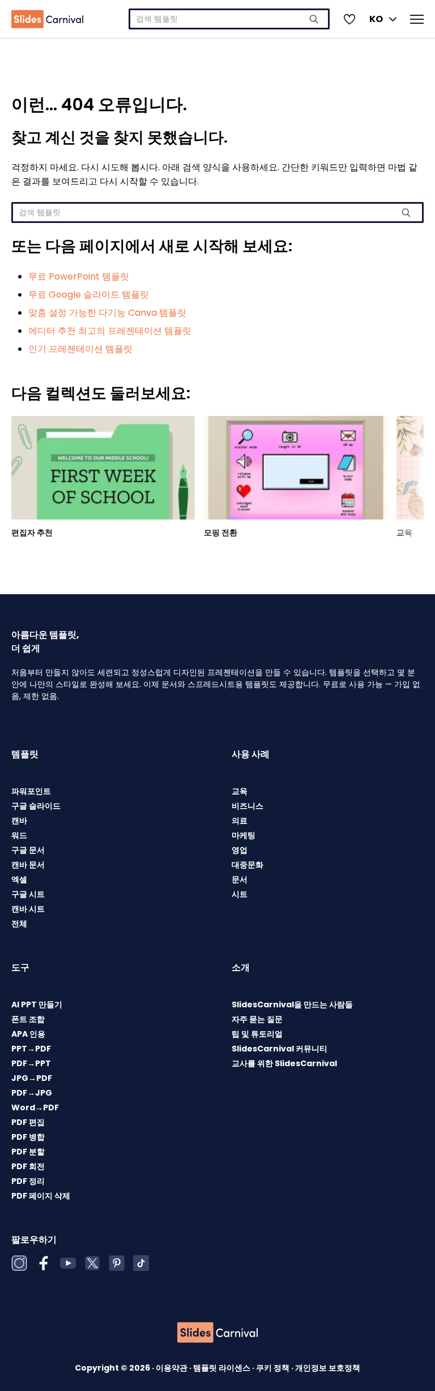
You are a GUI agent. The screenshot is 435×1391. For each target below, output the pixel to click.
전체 (19, 923)
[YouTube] (68, 1263)
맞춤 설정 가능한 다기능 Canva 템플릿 (107, 312)
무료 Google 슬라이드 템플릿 (88, 294)
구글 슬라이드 (36, 806)
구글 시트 (28, 894)
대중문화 (247, 864)
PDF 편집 (28, 1122)
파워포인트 (31, 791)
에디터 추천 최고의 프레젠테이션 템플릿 (109, 330)
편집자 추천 (32, 532)
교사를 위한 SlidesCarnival (284, 1063)
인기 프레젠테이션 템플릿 (80, 348)
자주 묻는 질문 (257, 1019)
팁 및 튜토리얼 (257, 1034)
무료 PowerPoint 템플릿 (78, 276)
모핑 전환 (220, 532)
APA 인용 (28, 1034)
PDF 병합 (28, 1137)
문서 (240, 879)
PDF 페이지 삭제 (40, 1195)
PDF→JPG (31, 1092)
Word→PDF (35, 1107)
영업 (240, 850)
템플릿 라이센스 (222, 1367)
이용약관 (172, 1367)
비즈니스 (247, 806)
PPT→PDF (31, 1048)
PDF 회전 (28, 1166)
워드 (19, 835)
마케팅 (243, 835)
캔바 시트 (28, 909)
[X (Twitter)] (92, 1263)
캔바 (19, 820)
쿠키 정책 (273, 1367)
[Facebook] (44, 1263)
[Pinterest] (117, 1263)
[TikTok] (141, 1263)
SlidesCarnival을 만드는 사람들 (292, 1004)
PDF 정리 (28, 1181)
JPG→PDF (31, 1078)
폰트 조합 (28, 1019)
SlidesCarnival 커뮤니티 (279, 1048)
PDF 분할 (28, 1151)
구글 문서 (28, 850)
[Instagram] (19, 1263)
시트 (240, 894)
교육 (404, 532)
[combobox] (229, 18)
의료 (240, 820)
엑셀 (19, 879)
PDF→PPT (31, 1063)
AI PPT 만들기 (36, 1004)
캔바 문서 (28, 864)
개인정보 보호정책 (327, 1367)
